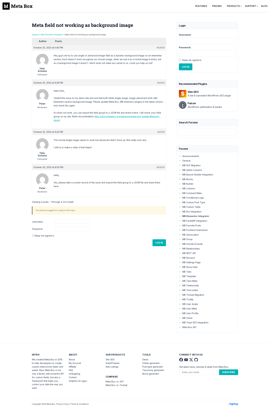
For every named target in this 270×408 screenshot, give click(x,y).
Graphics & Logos (78, 381)
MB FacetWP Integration (194, 220)
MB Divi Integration (192, 211)
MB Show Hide (190, 267)
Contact (73, 377)
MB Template (189, 276)
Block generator (150, 373)
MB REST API (189, 253)
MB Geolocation (190, 234)
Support (250, 6)
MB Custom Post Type (193, 202)
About (72, 359)
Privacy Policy (62, 404)
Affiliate (72, 366)
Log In (159, 242)
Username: (37, 221)
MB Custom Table (191, 207)
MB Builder (187, 183)
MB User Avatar (190, 304)
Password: (37, 229)
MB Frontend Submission (195, 230)
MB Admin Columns (192, 170)
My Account (75, 363)
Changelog (74, 373)
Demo (145, 359)
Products (233, 6)
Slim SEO (110, 359)
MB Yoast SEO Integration (195, 322)
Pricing (217, 6)
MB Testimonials (190, 285)
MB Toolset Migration (193, 295)
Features (201, 6)
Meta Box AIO (189, 327)
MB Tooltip (187, 299)
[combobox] (207, 131)
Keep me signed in (44, 235)
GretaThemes (113, 363)
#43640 (161, 167)
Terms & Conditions (80, 404)
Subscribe (228, 372)
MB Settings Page (191, 262)
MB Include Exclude (192, 244)
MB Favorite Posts (191, 225)
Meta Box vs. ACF (115, 381)
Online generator (151, 363)
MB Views (187, 318)
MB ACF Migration (191, 165)
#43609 (161, 47)
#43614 (161, 82)
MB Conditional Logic (193, 197)
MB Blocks (187, 179)
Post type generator (152, 366)
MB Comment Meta (192, 193)
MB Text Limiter (190, 290)
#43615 (161, 132)
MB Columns (188, 188)
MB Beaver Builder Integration (197, 174)
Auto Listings (112, 366)
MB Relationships (191, 248)
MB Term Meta (189, 281)
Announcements (190, 156)
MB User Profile (190, 313)
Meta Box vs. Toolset (116, 385)
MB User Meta (189, 308)
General (186, 160)
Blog (264, 6)
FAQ (71, 370)
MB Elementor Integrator (52, 34)
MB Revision (188, 257)
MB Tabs (186, 271)
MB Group (187, 239)
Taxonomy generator (153, 370)
